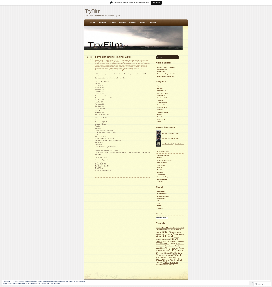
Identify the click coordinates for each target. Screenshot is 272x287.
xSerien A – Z (154, 22)
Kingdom (135, 65)
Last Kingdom (142, 65)
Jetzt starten (156, 2)
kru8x (158, 203)
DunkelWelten (161, 198)
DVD (169, 232)
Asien (182, 228)
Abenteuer (159, 228)
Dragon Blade (136, 62)
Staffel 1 (176, 255)
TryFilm (92, 11)
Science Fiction (162, 250)
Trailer (159, 121)
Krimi (173, 243)
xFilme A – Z (143, 22)
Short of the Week (162, 179)
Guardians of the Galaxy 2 (135, 63)
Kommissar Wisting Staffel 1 (165, 76)
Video (166, 262)
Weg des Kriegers (109, 70)
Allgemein (160, 86)
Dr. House (129, 62)
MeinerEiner (132, 22)
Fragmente (160, 100)
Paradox (112, 66)
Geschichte (167, 239)
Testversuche (161, 119)
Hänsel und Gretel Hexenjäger (104, 65)
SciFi (171, 250)
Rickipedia (160, 172)
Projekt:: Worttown (162, 112)
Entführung (158, 234)
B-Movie (165, 229)
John (158, 201)
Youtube (174, 262)
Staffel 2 (159, 257)
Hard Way (146, 63)
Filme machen (161, 95)
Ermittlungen (168, 234)
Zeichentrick (159, 264)
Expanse (102, 63)
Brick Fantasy (161, 191)
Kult (177, 244)
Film (182, 234)
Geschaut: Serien (162, 107)
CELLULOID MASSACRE (164, 160)
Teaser (160, 259)
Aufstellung (159, 230)
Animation (172, 228)
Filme (107, 63)
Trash (157, 262)
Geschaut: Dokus (162, 102)
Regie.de (159, 167)
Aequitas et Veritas (167, 144)
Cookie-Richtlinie (55, 283)
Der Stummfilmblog (163, 196)
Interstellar (128, 65)
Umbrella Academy (121, 68)
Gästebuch (122, 22)
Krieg (168, 244)
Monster (177, 246)
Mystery (168, 248)
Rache (181, 248)
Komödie (162, 244)
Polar (116, 66)
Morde (162, 248)
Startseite (93, 22)
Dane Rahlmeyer (162, 194)
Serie (131, 66)
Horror (159, 241)
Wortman (100, 60)
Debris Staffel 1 (174, 133)
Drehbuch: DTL (161, 90)
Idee (168, 241)
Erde (163, 234)
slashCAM (160, 182)
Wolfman (117, 70)
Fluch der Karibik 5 (121, 63)
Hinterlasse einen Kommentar (133, 70)
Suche (170, 257)
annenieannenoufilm (163, 155)
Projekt (176, 248)
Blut (169, 230)
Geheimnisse (160, 239)
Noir (173, 248)
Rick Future (160, 170)
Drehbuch (160, 88)
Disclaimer (113, 22)
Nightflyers (98, 66)
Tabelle (174, 257)
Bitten (138, 60)
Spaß (165, 255)
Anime (178, 227)
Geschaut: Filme (162, 105)
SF (157, 255)
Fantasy (177, 234)
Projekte (159, 114)
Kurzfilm (181, 244)
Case (96, 62)
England (178, 232)
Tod (171, 260)
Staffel (145, 66)
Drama (163, 231)
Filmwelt (112, 63)
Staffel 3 (164, 257)
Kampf (178, 241)
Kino (157, 244)
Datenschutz (102, 22)
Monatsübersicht (169, 246)
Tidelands (112, 68)
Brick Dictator (161, 158)
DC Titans (110, 62)
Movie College (161, 165)
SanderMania (161, 174)
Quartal (127, 66)
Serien (180, 253)
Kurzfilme (160, 110)
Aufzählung (132, 60)
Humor (164, 241)
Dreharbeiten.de (162, 162)
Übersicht (171, 264)
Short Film (161, 255)
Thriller (167, 260)
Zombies (165, 264)
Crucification (103, 62)
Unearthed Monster (133, 68)
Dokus (157, 232)
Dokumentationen (176, 230)
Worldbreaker (161, 71)
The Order (105, 68)
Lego (157, 246)
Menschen (161, 246)
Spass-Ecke (160, 117)
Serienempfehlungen (163, 177)
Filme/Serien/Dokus (112, 60)
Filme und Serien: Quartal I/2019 (113, 57)
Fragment (176, 237)
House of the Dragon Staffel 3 (166, 74)
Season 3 (168, 253)
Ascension (125, 60)
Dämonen (173, 232)
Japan (174, 241)
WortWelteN (160, 208)
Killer (182, 241)
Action (165, 227)
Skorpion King (138, 66)
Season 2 (161, 253)
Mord (158, 248)
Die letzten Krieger (119, 62)
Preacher (121, 66)
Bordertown (144, 60)
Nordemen (105, 66)
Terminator (98, 68)
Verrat (161, 262)
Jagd (171, 241)
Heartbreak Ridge (119, 65)
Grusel (174, 239)
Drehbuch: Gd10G (162, 93)
